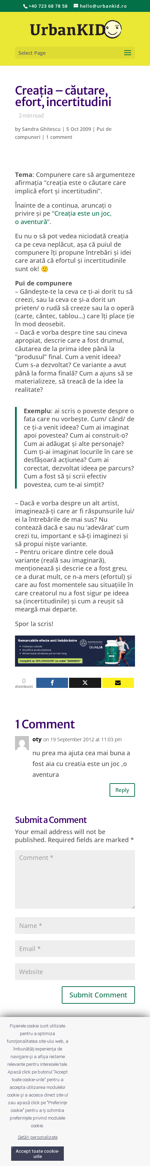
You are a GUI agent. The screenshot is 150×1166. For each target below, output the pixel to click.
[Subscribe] (118, 683)
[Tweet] (85, 683)
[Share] (52, 683)
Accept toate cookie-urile (37, 1154)
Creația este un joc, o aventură (63, 217)
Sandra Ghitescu (41, 129)
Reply (122, 789)
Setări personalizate (38, 1137)
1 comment (59, 137)
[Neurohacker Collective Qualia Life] (75, 662)
